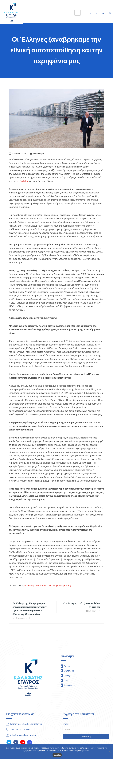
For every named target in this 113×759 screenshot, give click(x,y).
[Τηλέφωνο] (110, 12)
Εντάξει (57, 755)
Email (65, 724)
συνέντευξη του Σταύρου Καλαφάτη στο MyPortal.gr (48, 585)
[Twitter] (90, 12)
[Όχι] (109, 751)
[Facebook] (97, 12)
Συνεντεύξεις (38, 154)
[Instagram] (29, 742)
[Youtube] (103, 12)
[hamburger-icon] (77, 13)
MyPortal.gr (23, 181)
